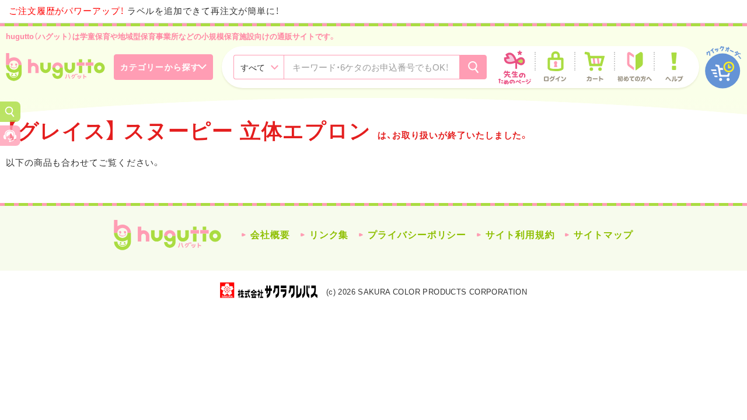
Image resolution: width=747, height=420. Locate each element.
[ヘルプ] (674, 67)
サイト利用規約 (520, 235)
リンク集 (329, 235)
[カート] (595, 67)
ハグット (167, 235)
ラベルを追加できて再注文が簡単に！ (144, 11)
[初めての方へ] (634, 67)
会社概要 (270, 235)
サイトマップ (603, 235)
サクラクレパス (268, 290)
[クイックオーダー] (723, 67)
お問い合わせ (10, 135)
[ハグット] (55, 67)
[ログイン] (555, 67)
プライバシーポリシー (417, 235)
